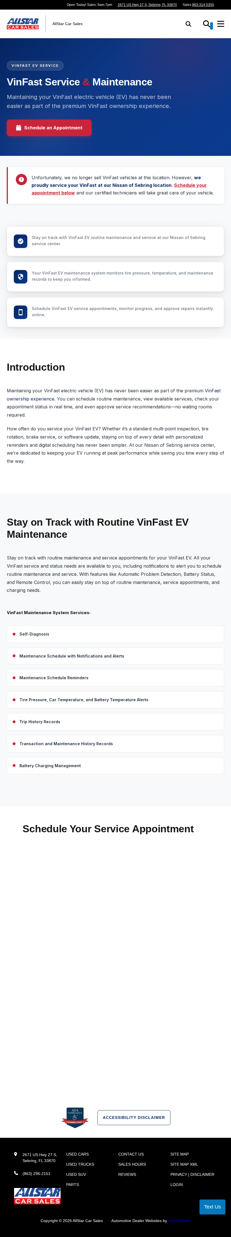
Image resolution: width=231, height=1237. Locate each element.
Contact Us (131, 1154)
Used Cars (77, 1154)
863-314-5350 (203, 5)
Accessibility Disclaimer (134, 1117)
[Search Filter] (208, 26)
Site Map (179, 1154)
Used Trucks (80, 1164)
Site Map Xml (184, 1164)
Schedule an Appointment (53, 127)
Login (176, 1184)
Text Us (212, 1207)
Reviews (127, 1174)
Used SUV (76, 1174)
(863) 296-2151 (36, 1173)
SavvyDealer (179, 1220)
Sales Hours (132, 1164)
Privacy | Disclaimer (192, 1174)
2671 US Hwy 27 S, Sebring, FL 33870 (147, 5)
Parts (72, 1184)
